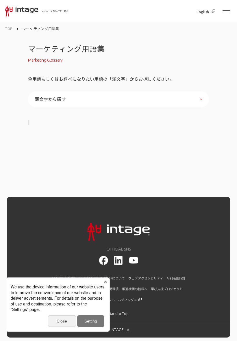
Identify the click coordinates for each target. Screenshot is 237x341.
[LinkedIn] (118, 260)
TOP (9, 28)
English (203, 12)
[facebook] (103, 260)
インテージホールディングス (117, 300)
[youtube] (133, 260)
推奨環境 (112, 289)
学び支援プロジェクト (167, 289)
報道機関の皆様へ (134, 289)
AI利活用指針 (176, 278)
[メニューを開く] (226, 12)
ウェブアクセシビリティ (145, 278)
